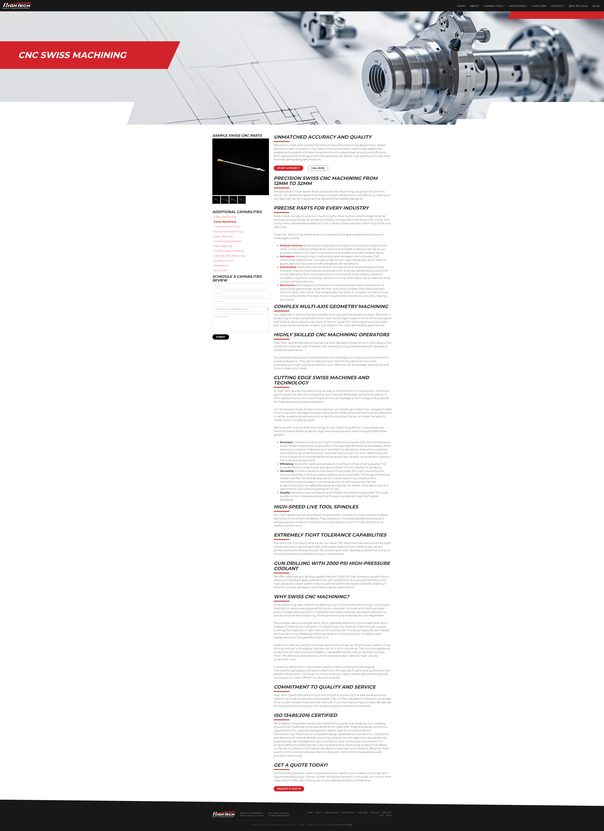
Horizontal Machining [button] (228, 231)
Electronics (287, 285)
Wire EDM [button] (220, 270)
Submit (220, 336)
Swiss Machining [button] (225, 221)
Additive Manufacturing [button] (229, 255)
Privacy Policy (289, 825)
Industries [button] (517, 6)
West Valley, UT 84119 (251, 815)
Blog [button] (596, 6)
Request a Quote (289, 788)
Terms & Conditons (270, 825)
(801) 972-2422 (281, 813)
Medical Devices (291, 245)
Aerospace (287, 256)
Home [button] (461, 6)
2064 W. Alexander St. (252, 813)
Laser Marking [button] (223, 236)
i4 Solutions (345, 825)
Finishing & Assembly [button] (228, 241)
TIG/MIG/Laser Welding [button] (229, 250)
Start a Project (288, 168)
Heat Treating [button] (223, 246)
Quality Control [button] (224, 260)
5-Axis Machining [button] (225, 216)
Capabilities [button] (493, 6)
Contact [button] (557, 6)
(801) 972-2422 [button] (578, 6)
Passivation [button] (221, 265)
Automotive (288, 267)
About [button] (474, 6)
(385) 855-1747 (283, 815)
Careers (256, 825)
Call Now (317, 168)
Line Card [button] (539, 6)
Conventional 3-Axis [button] (227, 226)
